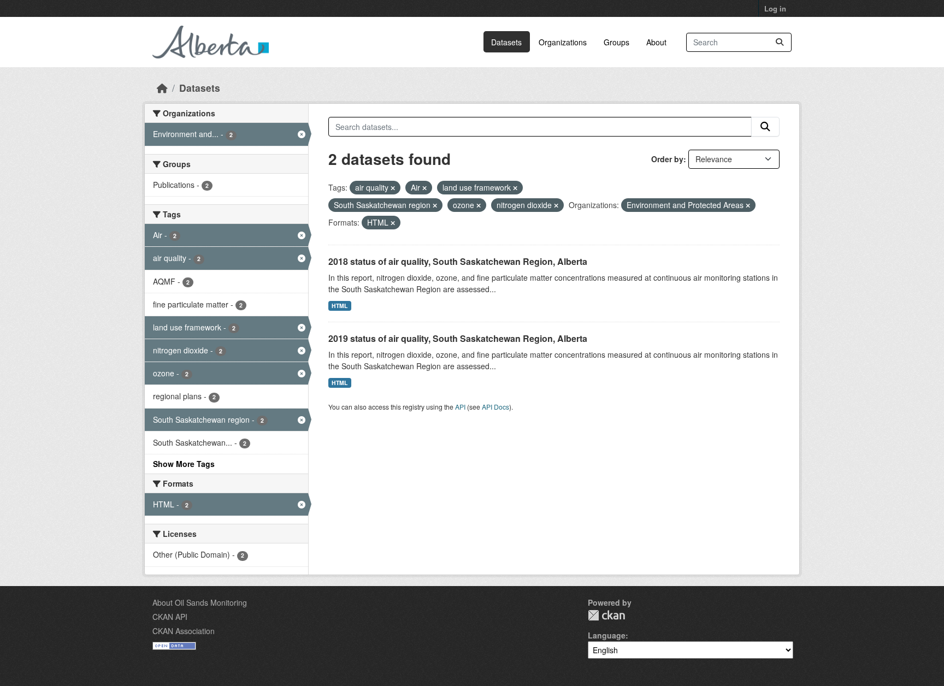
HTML (339, 305)
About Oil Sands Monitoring (199, 602)
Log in (775, 8)
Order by (667, 158)
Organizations (563, 42)
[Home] (162, 87)
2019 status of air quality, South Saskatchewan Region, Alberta (457, 338)
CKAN (606, 615)
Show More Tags (184, 463)
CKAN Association (183, 630)
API (460, 406)
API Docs (495, 406)
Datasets (506, 42)
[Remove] (393, 188)
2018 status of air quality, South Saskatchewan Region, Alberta (457, 261)
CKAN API (169, 616)
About (656, 42)
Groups (616, 42)
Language (607, 635)
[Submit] (779, 42)
